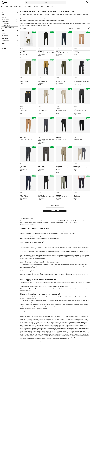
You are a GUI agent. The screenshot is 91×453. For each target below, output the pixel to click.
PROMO (47, 6)
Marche (52, 6)
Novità (6, 6)
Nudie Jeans (76, 51)
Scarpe (11, 6)
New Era (75, 195)
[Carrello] (87, 2)
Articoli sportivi (35, 6)
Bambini (29, 6)
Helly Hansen (41, 80)
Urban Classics (41, 166)
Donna (24, 6)
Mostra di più (55, 210)
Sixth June (22, 51)
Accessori (42, 6)
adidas (75, 80)
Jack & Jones (41, 51)
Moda (15, 6)
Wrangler (58, 51)
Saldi (2, 6)
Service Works (23, 109)
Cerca (45, 2)
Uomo (20, 6)
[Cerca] (26, 2)
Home (2, 9)
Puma (74, 137)
